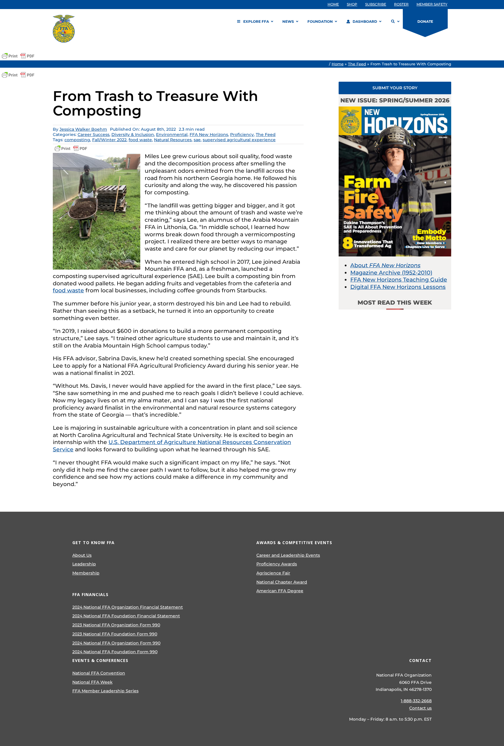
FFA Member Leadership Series (105, 690)
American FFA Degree (279, 590)
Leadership (84, 564)
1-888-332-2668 (416, 700)
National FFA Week (92, 682)
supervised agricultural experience (239, 139)
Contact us (420, 708)
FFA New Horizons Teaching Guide (398, 279)
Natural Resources (173, 139)
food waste (140, 139)
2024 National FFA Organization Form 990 (116, 643)
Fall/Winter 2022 (109, 139)
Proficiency (242, 134)
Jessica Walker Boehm (83, 129)
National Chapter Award (281, 582)
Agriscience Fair (273, 573)
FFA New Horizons (209, 134)
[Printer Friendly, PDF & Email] (18, 56)
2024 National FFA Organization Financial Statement (127, 607)
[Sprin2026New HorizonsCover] (395, 109)
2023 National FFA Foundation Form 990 (114, 634)
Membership (85, 573)
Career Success (93, 134)
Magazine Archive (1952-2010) (391, 272)
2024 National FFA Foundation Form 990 (115, 651)
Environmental (172, 134)
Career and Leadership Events (288, 555)
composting (77, 139)
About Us (82, 555)
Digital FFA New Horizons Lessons (398, 287)
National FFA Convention (98, 673)
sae (197, 139)
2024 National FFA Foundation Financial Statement (126, 616)
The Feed (357, 64)
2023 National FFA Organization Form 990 (116, 625)
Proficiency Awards (276, 564)
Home (338, 64)
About (385, 265)
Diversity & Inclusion (132, 134)
